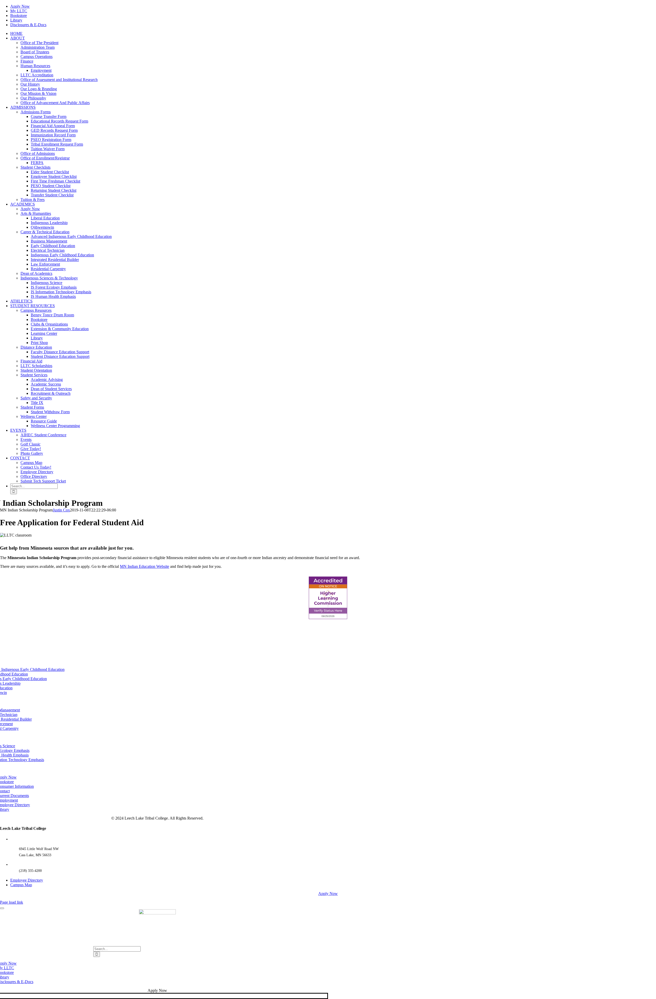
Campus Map (21, 885)
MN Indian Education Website (144, 566)
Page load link (11, 902)
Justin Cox (61, 510)
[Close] (2, 908)
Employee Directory (26, 880)
